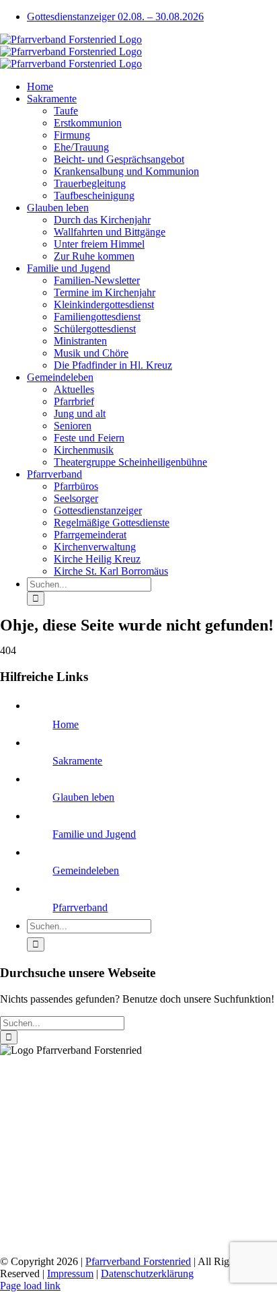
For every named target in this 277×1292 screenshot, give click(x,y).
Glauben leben (83, 797)
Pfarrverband (80, 907)
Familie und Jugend (94, 834)
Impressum (70, 1273)
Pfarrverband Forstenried (138, 1261)
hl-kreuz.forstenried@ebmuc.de (67, 1144)
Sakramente (77, 760)
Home (65, 724)
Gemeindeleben (85, 870)
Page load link (30, 1285)
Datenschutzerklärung (147, 1273)
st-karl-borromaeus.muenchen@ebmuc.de (88, 1238)
